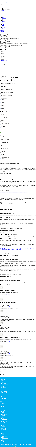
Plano (3, 424)
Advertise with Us (4, 392)
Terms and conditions (23, 446)
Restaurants (3, 380)
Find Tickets (8, 294)
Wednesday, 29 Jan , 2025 (5, 315)
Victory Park (4, 429)
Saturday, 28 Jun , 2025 (25, 362)
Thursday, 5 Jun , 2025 (4, 362)
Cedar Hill (3, 411)
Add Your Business (4, 390)
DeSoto (3, 413)
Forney (3, 416)
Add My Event (2, 31)
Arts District (3, 410)
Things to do (4, 387)
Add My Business (2, 30)
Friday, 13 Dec (3, 292)
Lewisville (3, 420)
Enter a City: (2, 53)
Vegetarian (3, 440)
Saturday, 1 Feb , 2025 (12, 315)
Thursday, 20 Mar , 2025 (4, 339)
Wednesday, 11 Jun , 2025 (11, 362)
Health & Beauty (4, 436)
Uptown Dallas (4, 428)
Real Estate (3, 385)
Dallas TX (3, 63)
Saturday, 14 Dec (8, 292)
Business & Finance (5, 438)
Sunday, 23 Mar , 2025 (25, 339)
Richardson (3, 426)
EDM (3, 435)
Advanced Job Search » (4, 60)
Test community (4, 442)
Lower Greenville (4, 421)
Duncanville (3, 415)
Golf (2, 439)
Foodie (3, 441)
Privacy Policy (4, 404)
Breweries (3, 437)
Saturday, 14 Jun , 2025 (18, 362)
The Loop (3, 386)
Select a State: (3, 56)
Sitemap (3, 405)
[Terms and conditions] (16, 446)
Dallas (3, 412)
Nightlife (3, 379)
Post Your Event (4, 391)
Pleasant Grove (4, 425)
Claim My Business (5, 7)
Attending (1, 294)
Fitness (3, 434)
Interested (4, 294)
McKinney (3, 422)
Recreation (3, 382)
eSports (3, 433)
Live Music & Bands (5, 384)
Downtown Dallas (4, 414)
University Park (4, 427)
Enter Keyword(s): (3, 51)
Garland (3, 417)
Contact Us (3, 403)
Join (11, 79)
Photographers (4, 383)
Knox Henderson (4, 419)
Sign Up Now (4, 396)
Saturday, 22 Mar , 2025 (11, 339)
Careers (3, 406)
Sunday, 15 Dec (12, 292)
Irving (3, 418)
